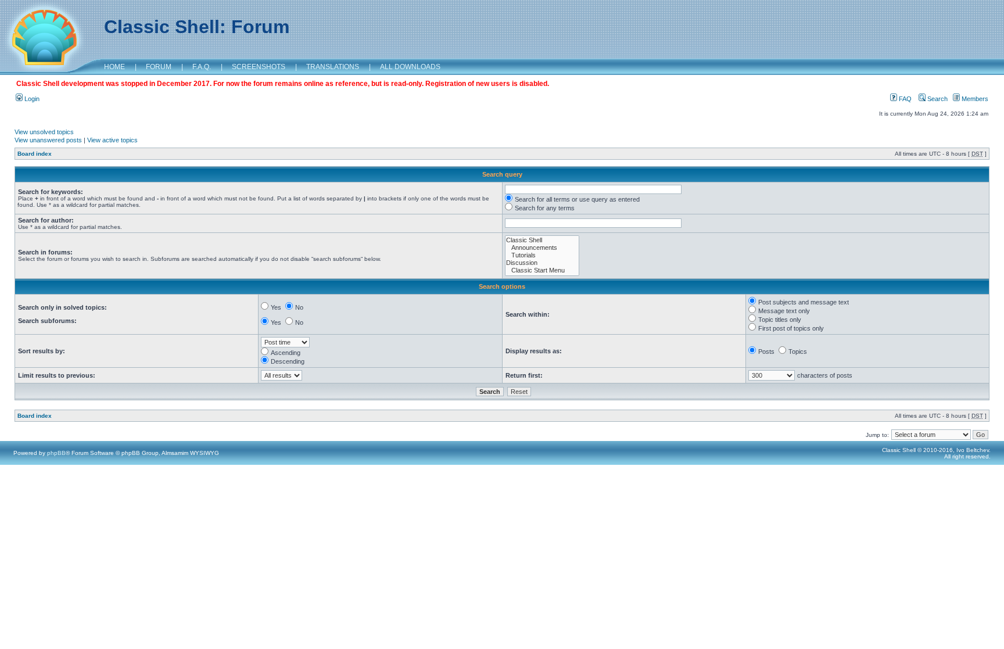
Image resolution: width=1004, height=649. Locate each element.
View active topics (112, 140)
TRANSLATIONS (332, 67)
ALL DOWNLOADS (410, 67)
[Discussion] (542, 263)
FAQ (904, 98)
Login (31, 98)
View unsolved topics (44, 131)
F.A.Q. (201, 67)
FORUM (158, 67)
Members (974, 98)
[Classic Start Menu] (542, 270)
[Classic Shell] (542, 240)
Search (937, 98)
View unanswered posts (48, 140)
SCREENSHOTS (258, 67)
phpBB (56, 453)
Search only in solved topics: (62, 307)
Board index (34, 153)
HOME (114, 67)
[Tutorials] (542, 255)
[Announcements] (542, 248)
